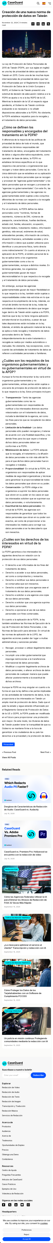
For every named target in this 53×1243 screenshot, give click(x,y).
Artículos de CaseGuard (12, 1179)
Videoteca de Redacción (12, 1193)
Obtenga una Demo (10, 1154)
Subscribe (38, 1075)
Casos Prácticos (9, 1184)
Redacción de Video (11, 1087)
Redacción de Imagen (11, 1101)
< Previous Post (9, 752)
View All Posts (9, 757)
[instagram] (28, 1204)
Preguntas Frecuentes (11, 1175)
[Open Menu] (49, 3)
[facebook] (3, 1204)
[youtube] (22, 1204)
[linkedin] (15, 1204)
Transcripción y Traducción (13, 1106)
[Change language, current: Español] (43, 3)
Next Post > (46, 752)
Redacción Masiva (10, 1111)
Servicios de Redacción (12, 1115)
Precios (5, 1150)
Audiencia (6, 1131)
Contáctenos (7, 1159)
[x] (9, 1204)
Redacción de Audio (10, 1092)
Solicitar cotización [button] (13, 11)
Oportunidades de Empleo (13, 1145)
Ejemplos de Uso (9, 1189)
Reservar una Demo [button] (40, 11)
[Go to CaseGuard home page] (26, 1063)
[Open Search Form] (38, 3)
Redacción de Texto (11, 1097)
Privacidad (8, 744)
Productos (6, 1126)
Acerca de (6, 1136)
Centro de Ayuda (9, 1170)
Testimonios (7, 1140)
